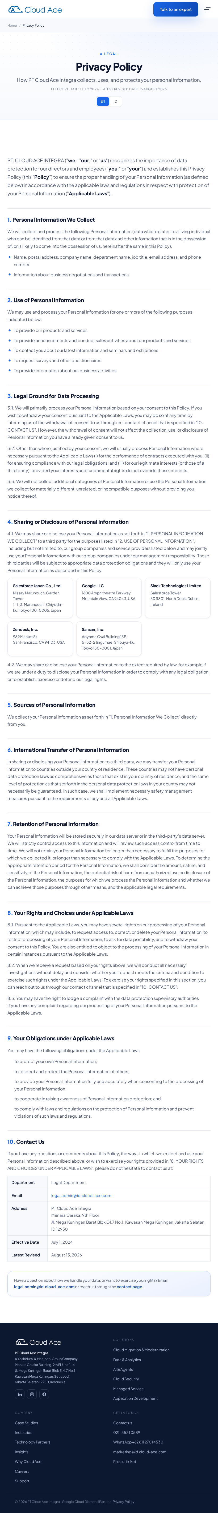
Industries (23, 1432)
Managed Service (128, 1388)
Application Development (135, 1398)
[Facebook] (44, 1394)
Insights (21, 1451)
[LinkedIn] (19, 1394)
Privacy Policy (124, 1501)
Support (22, 1480)
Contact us (122, 1422)
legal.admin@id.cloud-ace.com (81, 1195)
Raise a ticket (124, 1461)
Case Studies (26, 1422)
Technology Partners (33, 1441)
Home (12, 25)
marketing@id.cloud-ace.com (139, 1451)
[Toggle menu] (207, 9)
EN (103, 101)
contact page (129, 1286)
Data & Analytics (127, 1359)
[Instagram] (32, 1394)
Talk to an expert (176, 9)
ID (115, 101)
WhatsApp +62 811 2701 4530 (138, 1441)
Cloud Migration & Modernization (141, 1349)
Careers (22, 1471)
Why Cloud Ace (28, 1461)
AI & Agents (123, 1369)
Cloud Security (126, 1378)
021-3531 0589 (126, 1432)
